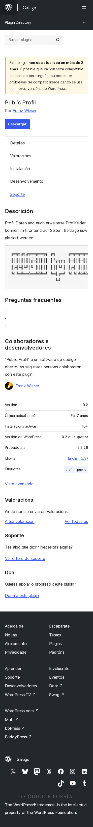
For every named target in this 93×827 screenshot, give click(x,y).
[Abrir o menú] (85, 7)
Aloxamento (16, 643)
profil (69, 470)
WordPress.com (22, 710)
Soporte (17, 194)
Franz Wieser (24, 110)
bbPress (15, 728)
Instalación (20, 168)
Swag (56, 694)
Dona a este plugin (22, 595)
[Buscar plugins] (57, 40)
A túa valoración (19, 521)
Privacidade (16, 652)
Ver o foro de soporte (25, 558)
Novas (11, 634)
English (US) (78, 458)
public (81, 470)
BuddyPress (18, 736)
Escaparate (59, 626)
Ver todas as (76, 521)
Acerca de (14, 626)
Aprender (13, 668)
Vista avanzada (19, 483)
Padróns (56, 652)
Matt (12, 719)
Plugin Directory (18, 22)
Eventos (56, 677)
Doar (56, 685)
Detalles (17, 142)
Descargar (17, 124)
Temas (55, 634)
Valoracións (20, 155)
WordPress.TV (20, 694)
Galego (23, 759)
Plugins (55, 643)
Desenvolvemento (26, 181)
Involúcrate (59, 668)
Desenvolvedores (21, 685)
